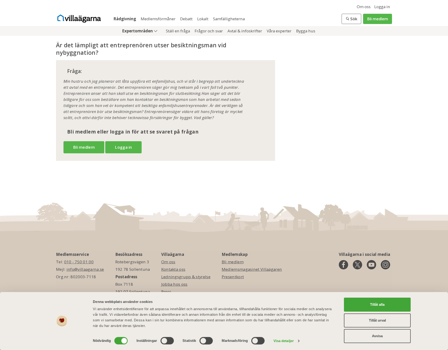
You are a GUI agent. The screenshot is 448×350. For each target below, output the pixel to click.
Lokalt (203, 18)
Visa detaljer (283, 341)
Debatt (186, 18)
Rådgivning (125, 18)
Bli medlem (377, 18)
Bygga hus (305, 31)
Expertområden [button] (138, 31)
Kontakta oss (173, 269)
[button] (351, 19)
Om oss (364, 6)
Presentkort (233, 276)
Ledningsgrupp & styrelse (185, 276)
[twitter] (357, 264)
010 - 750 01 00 (79, 261)
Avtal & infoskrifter (245, 31)
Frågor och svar (209, 31)
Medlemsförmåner (158, 18)
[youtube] (371, 264)
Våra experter (279, 31)
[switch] (167, 340)
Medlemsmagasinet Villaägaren (252, 269)
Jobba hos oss (174, 284)
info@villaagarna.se (85, 269)
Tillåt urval (377, 320)
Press (166, 291)
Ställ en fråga (178, 31)
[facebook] (343, 264)
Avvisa (377, 336)
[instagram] (385, 264)
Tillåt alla (377, 304)
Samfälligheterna (229, 18)
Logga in (382, 6)
